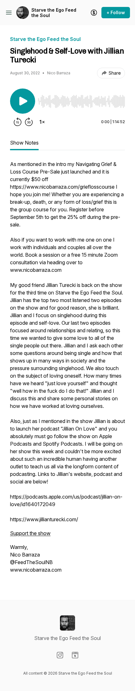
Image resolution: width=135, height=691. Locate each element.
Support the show (30, 533)
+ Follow (115, 12)
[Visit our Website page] (75, 655)
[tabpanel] (67, 370)
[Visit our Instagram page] (60, 655)
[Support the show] (94, 12)
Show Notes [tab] (24, 143)
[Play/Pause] (22, 101)
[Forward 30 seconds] (28, 121)
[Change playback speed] (42, 121)
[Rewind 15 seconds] (17, 121)
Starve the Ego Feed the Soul (53, 12)
